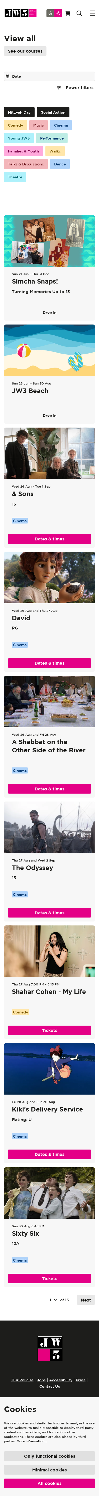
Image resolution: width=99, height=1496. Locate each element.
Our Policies (22, 1380)
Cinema (61, 125)
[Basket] (68, 13)
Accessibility (60, 1380)
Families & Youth (23, 151)
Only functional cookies (49, 1456)
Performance (52, 138)
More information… (32, 1441)
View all (20, 38)
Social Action (53, 112)
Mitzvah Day (19, 112)
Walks (55, 151)
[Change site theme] (54, 13)
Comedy (15, 125)
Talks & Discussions (26, 164)
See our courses (25, 51)
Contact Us (49, 1386)
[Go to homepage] (22, 13)
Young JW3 (19, 138)
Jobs (41, 1380)
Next (86, 1300)
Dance (60, 164)
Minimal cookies (49, 1469)
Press (81, 1380)
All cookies (49, 1483)
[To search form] (79, 13)
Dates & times (49, 538)
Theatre (15, 177)
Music (38, 125)
